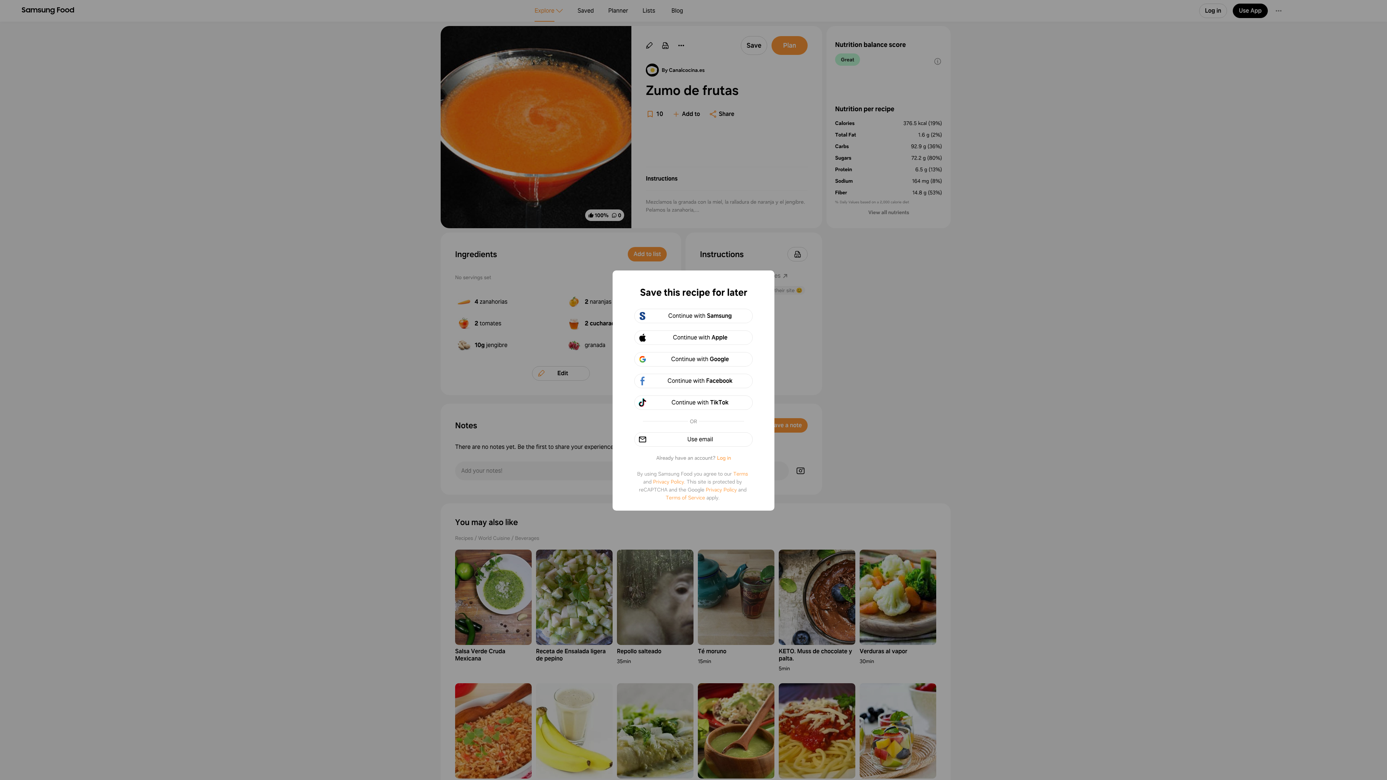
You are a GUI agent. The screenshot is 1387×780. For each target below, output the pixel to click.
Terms (740, 474)
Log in (724, 458)
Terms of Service (685, 497)
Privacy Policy (668, 481)
